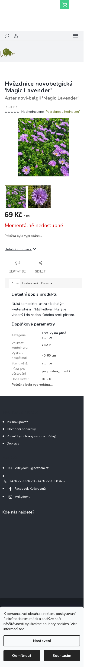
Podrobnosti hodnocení (63, 112)
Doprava (13, 443)
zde (21, 629)
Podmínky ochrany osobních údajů (32, 436)
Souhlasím (61, 655)
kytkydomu (22, 497)
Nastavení (42, 640)
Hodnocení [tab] (30, 283)
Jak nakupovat (17, 422)
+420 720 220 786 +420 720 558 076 (36, 481)
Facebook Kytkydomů (30, 488)
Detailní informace (18, 249)
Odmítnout (21, 655)
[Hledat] (7, 36)
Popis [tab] (15, 283)
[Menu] (75, 35)
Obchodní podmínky (21, 429)
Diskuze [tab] (46, 283)
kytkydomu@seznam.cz (31, 468)
